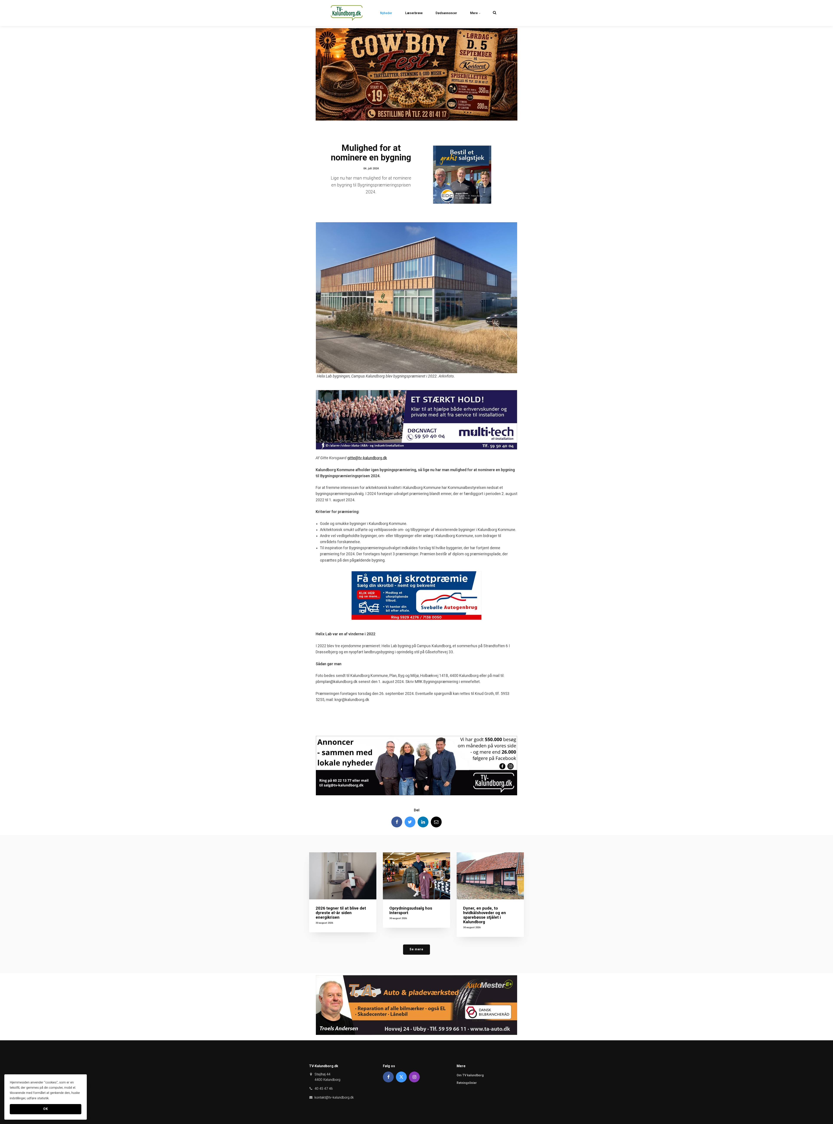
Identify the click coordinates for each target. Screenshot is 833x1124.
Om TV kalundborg (470, 1075)
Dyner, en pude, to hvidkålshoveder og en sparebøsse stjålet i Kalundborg (484, 915)
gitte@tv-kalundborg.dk (367, 458)
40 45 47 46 (324, 1088)
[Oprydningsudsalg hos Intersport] (416, 875)
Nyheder (386, 13)
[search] (494, 13)
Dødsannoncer (446, 13)
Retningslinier (467, 1083)
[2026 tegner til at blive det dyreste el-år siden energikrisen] (342, 875)
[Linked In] (423, 822)
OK (45, 1109)
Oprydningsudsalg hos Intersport (410, 910)
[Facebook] (396, 822)
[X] (401, 1077)
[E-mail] (436, 822)
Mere (474, 13)
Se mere (416, 949)
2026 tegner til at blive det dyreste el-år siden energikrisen (341, 913)
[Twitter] (410, 822)
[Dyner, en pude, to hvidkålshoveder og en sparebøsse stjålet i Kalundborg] (490, 875)
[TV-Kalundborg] (346, 13)
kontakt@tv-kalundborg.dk (334, 1097)
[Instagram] (414, 1077)
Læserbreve (414, 13)
